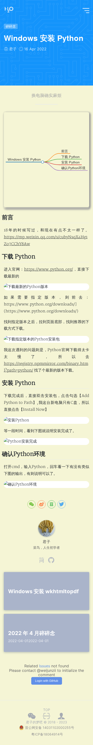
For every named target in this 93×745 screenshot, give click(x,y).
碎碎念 (11, 26)
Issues (44, 666)
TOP (46, 710)
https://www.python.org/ (48, 269)
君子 (13, 49)
